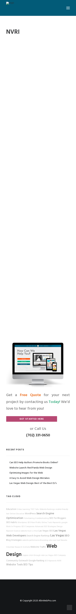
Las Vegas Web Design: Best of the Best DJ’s (33, 483)
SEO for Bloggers (57, 518)
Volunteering (29, 518)
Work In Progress (13, 526)
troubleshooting (42, 518)
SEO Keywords (51, 560)
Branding (44, 540)
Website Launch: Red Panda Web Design (30, 468)
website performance (31, 540)
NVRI (59, 560)
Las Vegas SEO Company (55, 555)
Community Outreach (17, 561)
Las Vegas (57, 535)
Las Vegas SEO (46, 531)
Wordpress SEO (24, 522)
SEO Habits (11, 522)
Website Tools (14, 565)
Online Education (17, 513)
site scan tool (54, 540)
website (24, 531)
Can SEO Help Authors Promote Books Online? (33, 463)
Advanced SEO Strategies (45, 526)
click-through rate (36, 555)
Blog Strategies (14, 540)
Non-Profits (36, 522)
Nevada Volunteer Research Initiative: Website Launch (38, 76)
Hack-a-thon (32, 531)
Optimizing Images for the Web (26, 473)
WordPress (30, 514)
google (64, 522)
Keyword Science (13, 531)
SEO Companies (27, 526)
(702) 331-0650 (38, 435)
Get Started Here (31, 418)
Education (11, 509)
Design (60, 526)
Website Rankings (47, 509)
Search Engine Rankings (38, 536)
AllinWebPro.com (47, 601)
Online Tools (47, 522)
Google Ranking (36, 561)
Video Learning (23, 509)
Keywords (57, 522)
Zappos (25, 555)
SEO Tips (28, 565)
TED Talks (34, 509)
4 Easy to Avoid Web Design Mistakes (29, 478)
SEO (67, 535)
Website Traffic (38, 547)
